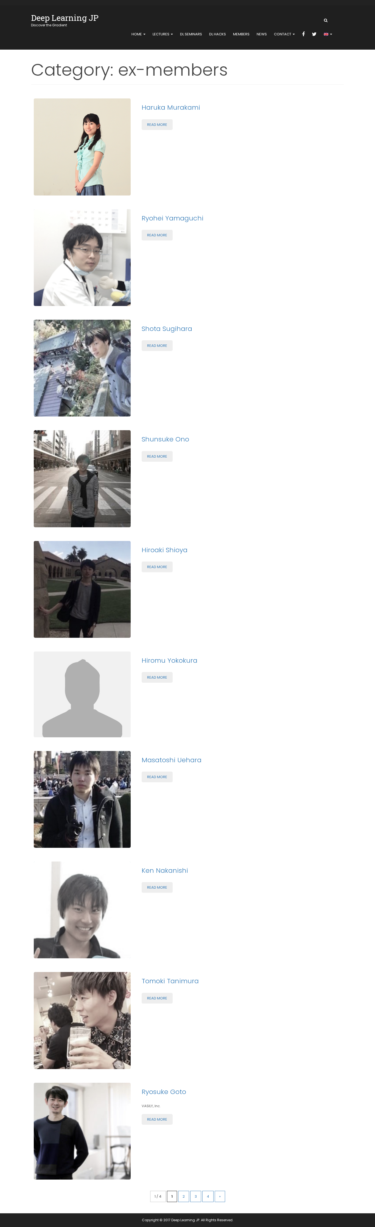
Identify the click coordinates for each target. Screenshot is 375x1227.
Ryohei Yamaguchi (172, 218)
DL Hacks (217, 34)
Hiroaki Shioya (165, 549)
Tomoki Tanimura (170, 980)
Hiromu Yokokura (169, 660)
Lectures (161, 34)
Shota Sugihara (167, 328)
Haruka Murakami (171, 107)
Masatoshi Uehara (172, 759)
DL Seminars (191, 34)
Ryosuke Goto (164, 1091)
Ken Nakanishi (165, 870)
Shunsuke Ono (165, 439)
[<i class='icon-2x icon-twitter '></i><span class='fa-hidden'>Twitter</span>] (314, 34)
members (241, 34)
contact (283, 34)
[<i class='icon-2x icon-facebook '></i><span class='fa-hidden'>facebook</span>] (303, 34)
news (262, 34)
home (137, 34)
